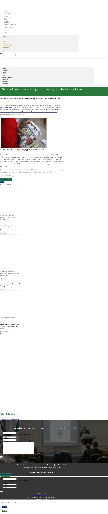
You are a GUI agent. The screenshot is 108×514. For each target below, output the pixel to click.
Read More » (3, 233)
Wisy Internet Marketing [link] (42, 499)
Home (6, 11)
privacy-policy (42, 493)
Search (1, 53)
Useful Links (8, 27)
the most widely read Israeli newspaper (32, 155)
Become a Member (10, 24)
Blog (5, 19)
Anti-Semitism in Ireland (7, 318)
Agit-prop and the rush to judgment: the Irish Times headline (7, 217)
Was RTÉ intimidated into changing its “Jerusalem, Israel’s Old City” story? (9, 273)
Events (6, 16)
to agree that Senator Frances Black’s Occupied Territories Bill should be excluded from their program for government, (29, 111)
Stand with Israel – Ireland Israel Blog (13, 98)
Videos (6, 21)
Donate (6, 30)
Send (2, 457)
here (28, 170)
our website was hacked (10, 107)
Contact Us (7, 32)
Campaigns (7, 13)
